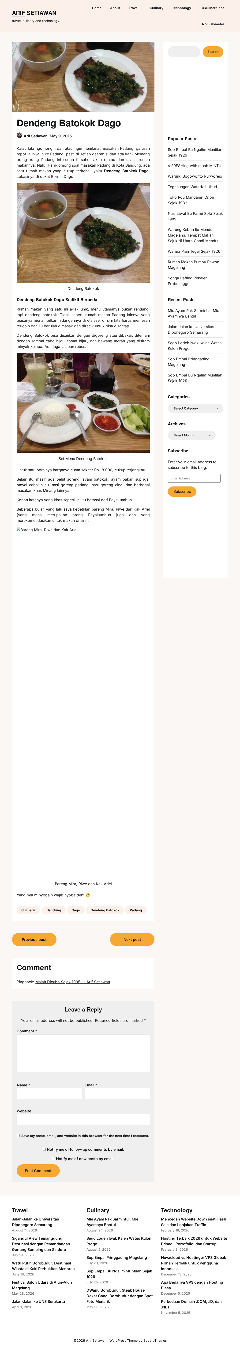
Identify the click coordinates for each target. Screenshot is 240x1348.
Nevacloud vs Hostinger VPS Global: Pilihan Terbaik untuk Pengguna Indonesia (193, 1263)
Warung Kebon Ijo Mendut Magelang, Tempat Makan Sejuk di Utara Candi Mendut (193, 235)
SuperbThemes (155, 1340)
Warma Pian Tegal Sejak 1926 (194, 251)
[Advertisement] (203, 96)
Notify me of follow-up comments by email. (85, 1149)
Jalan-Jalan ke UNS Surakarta (38, 1301)
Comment (27, 1031)
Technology (181, 8)
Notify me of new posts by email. (85, 1158)
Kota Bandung (128, 165)
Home (96, 8)
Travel (134, 8)
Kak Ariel (142, 509)
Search (213, 52)
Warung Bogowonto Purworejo (195, 176)
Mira (109, 509)
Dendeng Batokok (105, 910)
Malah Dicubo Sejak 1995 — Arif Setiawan (72, 981)
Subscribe (182, 491)
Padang (136, 910)
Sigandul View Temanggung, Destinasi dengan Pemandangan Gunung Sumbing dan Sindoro (41, 1244)
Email (91, 1085)
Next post (132, 939)
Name (23, 1085)
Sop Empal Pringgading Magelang (116, 1257)
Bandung (54, 910)
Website (24, 1111)
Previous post (34, 939)
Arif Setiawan (34, 13)
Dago (76, 910)
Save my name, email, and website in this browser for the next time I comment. (85, 1136)
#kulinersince (213, 8)
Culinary (156, 8)
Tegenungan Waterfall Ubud (192, 186)
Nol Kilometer (213, 24)
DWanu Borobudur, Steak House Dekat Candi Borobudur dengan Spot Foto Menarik (119, 1296)
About (115, 8)
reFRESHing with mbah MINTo (194, 165)
